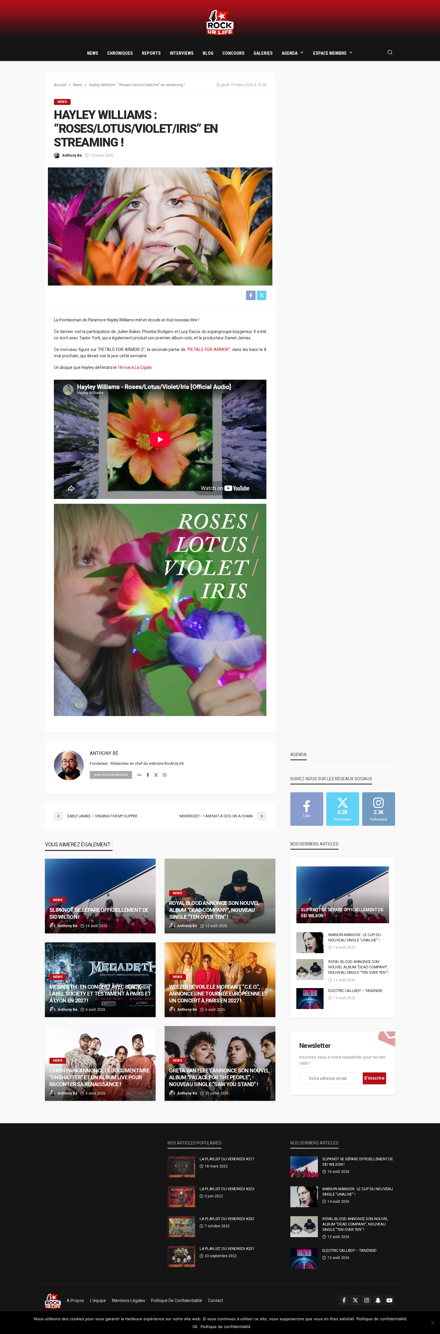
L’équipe (98, 1300)
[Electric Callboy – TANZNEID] (310, 998)
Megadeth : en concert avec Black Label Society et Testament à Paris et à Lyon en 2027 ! (100, 994)
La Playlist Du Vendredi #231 (227, 1248)
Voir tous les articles (111, 774)
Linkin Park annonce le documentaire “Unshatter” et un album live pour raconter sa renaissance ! (99, 1077)
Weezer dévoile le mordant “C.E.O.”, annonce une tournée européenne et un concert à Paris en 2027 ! (218, 994)
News (92, 53)
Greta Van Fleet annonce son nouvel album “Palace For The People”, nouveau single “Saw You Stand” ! (219, 1077)
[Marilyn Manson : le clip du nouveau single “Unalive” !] (310, 942)
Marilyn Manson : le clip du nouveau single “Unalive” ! (354, 937)
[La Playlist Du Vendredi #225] (181, 1196)
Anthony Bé (72, 155)
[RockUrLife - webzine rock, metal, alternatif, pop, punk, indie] (220, 22)
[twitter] (155, 775)
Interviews (182, 53)
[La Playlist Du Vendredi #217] (181, 1166)
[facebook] (147, 775)
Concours (233, 53)
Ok (195, 1326)
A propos (75, 1300)
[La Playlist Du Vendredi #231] (181, 1256)
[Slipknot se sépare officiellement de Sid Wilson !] (100, 896)
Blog (208, 53)
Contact (215, 1300)
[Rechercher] (390, 53)
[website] (139, 775)
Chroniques (120, 53)
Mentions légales (128, 1300)
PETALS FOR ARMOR (208, 349)
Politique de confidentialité (176, 1300)
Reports (151, 53)
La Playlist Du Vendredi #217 (227, 1159)
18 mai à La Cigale (135, 367)
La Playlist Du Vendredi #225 (227, 1189)
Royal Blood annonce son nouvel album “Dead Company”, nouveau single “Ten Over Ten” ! (214, 910)
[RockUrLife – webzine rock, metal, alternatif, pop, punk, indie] (53, 1300)
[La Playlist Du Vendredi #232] (181, 1226)
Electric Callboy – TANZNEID (355, 990)
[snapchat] (378, 1300)
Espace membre (330, 53)
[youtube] (389, 1300)
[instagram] (164, 775)
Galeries (263, 53)
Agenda (290, 53)
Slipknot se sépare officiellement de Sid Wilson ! (98, 913)
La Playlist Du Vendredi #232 (227, 1219)
